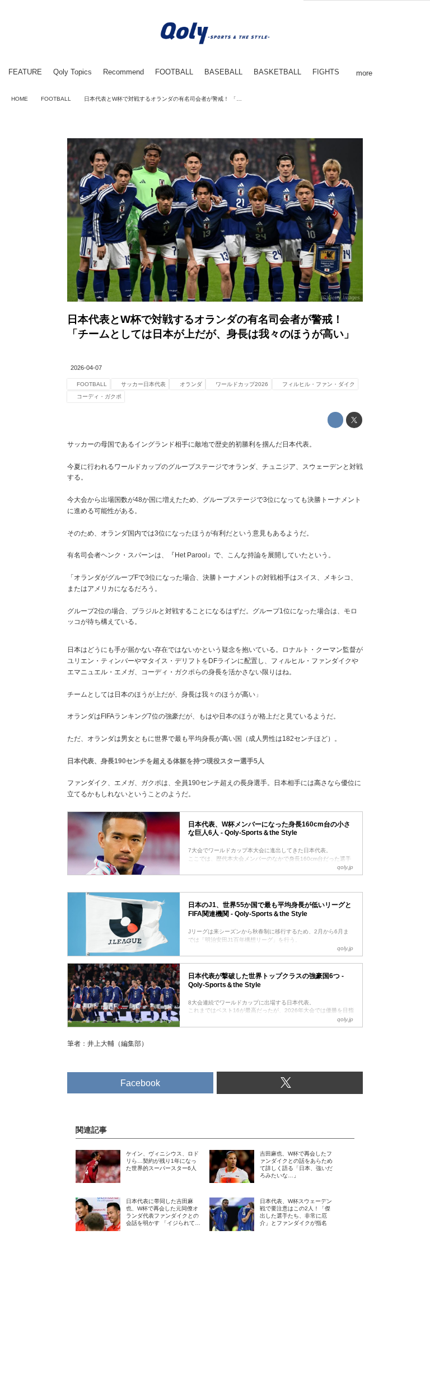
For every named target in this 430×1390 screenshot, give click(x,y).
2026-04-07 (86, 367)
